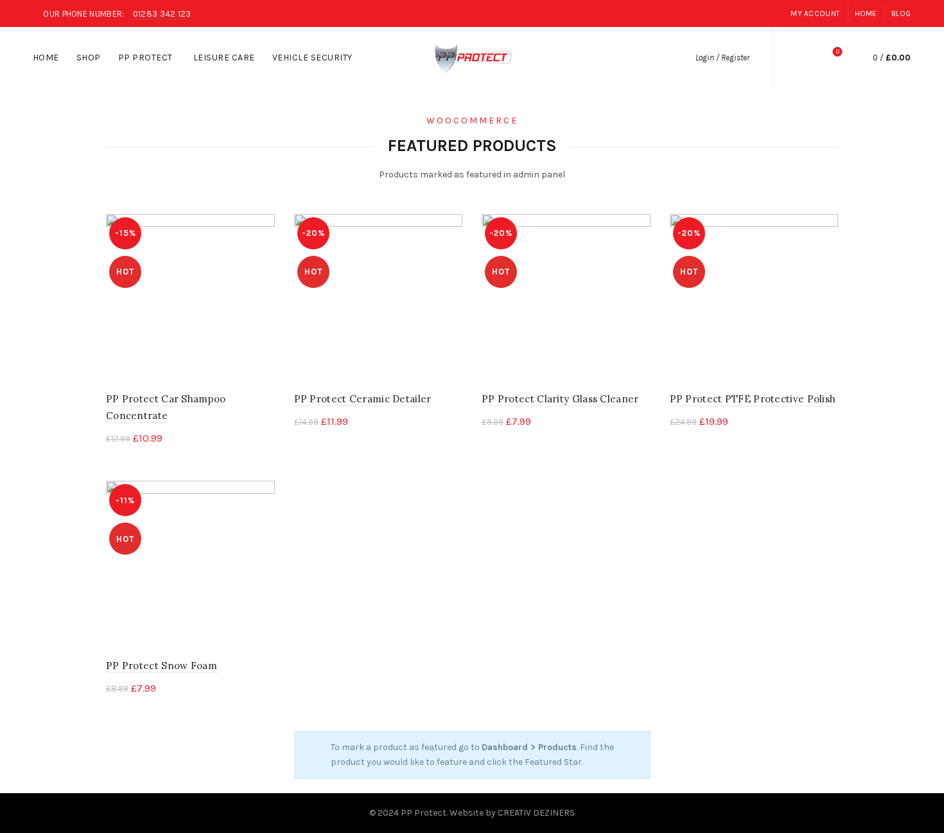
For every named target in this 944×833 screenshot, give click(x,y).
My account (815, 13)
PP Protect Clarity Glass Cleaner (560, 399)
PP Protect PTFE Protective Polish (753, 399)
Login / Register (722, 57)
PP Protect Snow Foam (161, 665)
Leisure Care (228, 52)
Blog (901, 13)
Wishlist (837, 51)
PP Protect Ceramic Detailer (363, 399)
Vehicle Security (316, 52)
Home (866, 13)
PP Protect (145, 57)
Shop (92, 52)
